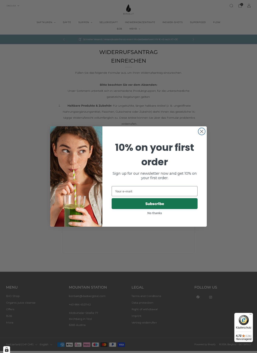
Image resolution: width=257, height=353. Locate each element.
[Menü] (250, 315)
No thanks (154, 212)
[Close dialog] (201, 131)
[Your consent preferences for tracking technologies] (6, 349)
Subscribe (154, 204)
